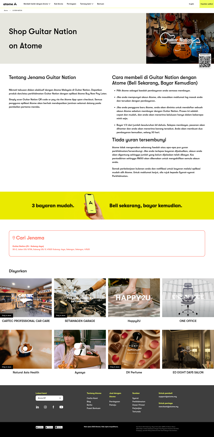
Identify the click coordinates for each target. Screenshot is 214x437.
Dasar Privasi (138, 405)
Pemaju (112, 405)
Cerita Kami (92, 398)
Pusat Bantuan (93, 408)
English (191, 4)
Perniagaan (71, 4)
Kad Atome (58, 4)
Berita (89, 405)
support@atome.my (168, 396)
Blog (89, 401)
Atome (6, 10)
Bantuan (100, 4)
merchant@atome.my (168, 406)
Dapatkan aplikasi (207, 4)
